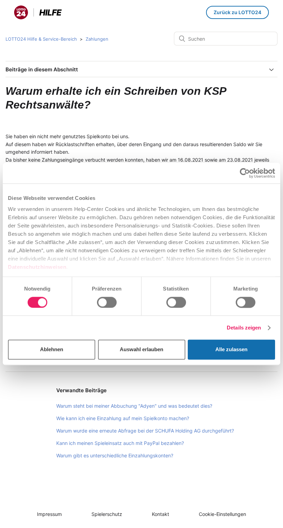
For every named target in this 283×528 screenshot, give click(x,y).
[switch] (107, 302)
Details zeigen (244, 328)
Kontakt (160, 514)
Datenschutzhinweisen (37, 267)
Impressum (49, 514)
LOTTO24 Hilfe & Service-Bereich (41, 39)
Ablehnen (51, 350)
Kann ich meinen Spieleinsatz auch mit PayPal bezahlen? (120, 443)
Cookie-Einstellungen (222, 514)
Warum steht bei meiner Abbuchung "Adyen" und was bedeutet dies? (134, 406)
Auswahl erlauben (141, 350)
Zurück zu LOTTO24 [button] (237, 12)
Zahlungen (97, 39)
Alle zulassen (231, 350)
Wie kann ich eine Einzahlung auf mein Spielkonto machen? (122, 418)
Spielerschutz (106, 514)
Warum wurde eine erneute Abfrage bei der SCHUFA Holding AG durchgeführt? (145, 431)
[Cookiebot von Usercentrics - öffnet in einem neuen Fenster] (245, 173)
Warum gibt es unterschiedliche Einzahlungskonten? (114, 455)
